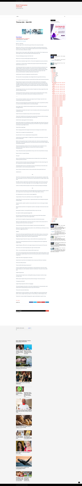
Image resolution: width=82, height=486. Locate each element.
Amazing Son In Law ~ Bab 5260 (57, 173)
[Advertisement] (50, 9)
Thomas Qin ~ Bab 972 (55, 144)
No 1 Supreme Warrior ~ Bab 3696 (57, 181)
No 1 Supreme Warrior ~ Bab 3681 (57, 196)
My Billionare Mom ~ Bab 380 (56, 146)
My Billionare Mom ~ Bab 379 (56, 147)
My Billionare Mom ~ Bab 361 (56, 215)
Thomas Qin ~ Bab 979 (56, 137)
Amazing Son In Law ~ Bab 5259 (57, 174)
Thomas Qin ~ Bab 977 (56, 139)
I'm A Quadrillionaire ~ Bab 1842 (57, 123)
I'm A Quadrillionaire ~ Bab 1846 (57, 119)
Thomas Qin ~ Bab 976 (56, 140)
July (53, 77)
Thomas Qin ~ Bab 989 (56, 126)
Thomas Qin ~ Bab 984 (56, 131)
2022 (52, 220)
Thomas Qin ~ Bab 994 (56, 113)
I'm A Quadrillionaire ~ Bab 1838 (57, 169)
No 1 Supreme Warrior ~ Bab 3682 (57, 195)
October (53, 74)
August (53, 76)
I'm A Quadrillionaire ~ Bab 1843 (57, 122)
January (53, 219)
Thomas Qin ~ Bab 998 (56, 109)
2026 (52, 68)
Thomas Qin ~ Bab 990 (56, 125)
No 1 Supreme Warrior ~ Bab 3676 (57, 201)
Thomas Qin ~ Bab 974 (56, 142)
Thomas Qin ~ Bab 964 (56, 163)
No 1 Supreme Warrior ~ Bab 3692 (57, 185)
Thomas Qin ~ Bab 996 (56, 111)
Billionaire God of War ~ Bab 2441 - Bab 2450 (58, 91)
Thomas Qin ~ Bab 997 (56, 110)
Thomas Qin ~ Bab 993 (55, 114)
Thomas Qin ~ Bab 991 (55, 116)
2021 (52, 221)
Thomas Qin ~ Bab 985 (55, 130)
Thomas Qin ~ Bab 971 (55, 145)
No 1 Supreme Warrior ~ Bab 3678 (57, 199)
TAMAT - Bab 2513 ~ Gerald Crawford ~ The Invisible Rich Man (60, 60)
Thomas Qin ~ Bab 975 (55, 141)
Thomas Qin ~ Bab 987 (56, 128)
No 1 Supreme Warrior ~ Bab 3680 (57, 197)
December (54, 72)
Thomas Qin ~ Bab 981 (55, 134)
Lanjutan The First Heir (56, 135)
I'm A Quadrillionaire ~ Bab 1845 (57, 120)
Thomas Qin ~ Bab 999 (56, 108)
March (53, 81)
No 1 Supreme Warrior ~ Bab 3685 (57, 192)
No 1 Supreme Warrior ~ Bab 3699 (57, 178)
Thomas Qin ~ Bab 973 (55, 143)
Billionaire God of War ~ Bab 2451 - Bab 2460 (58, 90)
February (53, 218)
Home (17, 16)
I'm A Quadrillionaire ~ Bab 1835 (57, 217)
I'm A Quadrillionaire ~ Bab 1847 (57, 118)
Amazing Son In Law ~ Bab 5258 (57, 175)
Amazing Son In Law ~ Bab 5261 (57, 172)
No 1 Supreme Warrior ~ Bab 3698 (57, 179)
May (53, 79)
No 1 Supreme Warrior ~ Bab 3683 (57, 194)
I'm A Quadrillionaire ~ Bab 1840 (57, 167)
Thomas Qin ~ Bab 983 (55, 132)
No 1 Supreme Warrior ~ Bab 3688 (57, 189)
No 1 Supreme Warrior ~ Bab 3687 (57, 190)
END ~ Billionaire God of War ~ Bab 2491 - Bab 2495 (58, 83)
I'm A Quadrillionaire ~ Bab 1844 (57, 121)
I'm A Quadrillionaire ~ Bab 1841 (57, 124)
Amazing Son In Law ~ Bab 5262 (57, 171)
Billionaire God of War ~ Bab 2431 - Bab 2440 (58, 93)
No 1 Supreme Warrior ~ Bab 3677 (57, 200)
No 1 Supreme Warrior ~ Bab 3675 (57, 202)
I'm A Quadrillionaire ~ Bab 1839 (57, 168)
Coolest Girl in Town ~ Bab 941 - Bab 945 (58, 95)
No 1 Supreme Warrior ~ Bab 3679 (57, 198)
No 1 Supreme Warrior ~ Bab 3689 (57, 188)
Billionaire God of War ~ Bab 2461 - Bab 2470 (58, 88)
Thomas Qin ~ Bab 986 (56, 129)
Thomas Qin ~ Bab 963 (55, 164)
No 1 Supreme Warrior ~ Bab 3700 (57, 177)
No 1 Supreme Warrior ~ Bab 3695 (57, 182)
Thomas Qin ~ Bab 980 (56, 136)
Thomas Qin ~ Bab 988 (56, 127)
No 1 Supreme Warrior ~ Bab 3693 (57, 184)
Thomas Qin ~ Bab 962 (55, 165)
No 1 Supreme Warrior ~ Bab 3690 (57, 187)
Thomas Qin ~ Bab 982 (55, 133)
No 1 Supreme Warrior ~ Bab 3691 (57, 186)
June (53, 78)
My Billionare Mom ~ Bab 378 (56, 148)
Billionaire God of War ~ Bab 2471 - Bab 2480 (58, 86)
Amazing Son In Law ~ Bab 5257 (57, 176)
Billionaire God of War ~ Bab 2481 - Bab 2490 (58, 85)
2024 (52, 70)
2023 (52, 71)
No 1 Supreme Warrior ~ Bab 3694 (57, 183)
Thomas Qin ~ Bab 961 (55, 166)
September (54, 75)
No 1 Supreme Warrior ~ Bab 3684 (57, 193)
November (54, 73)
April (53, 80)
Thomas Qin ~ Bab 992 (55, 115)
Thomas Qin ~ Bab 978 (56, 138)
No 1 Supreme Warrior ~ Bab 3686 (57, 191)
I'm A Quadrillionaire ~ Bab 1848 (57, 117)
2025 (52, 69)
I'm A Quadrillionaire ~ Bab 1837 (57, 170)
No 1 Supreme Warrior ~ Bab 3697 (57, 180)
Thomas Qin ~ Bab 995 (55, 112)
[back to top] (79, 482)
